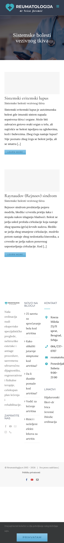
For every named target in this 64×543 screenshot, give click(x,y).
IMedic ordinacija (50, 419)
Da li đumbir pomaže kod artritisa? (31, 383)
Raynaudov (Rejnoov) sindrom (30, 195)
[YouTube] (10, 426)
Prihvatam (32, 537)
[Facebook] (5, 426)
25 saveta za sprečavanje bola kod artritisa (32, 323)
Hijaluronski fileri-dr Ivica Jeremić (51, 405)
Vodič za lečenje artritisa (31, 406)
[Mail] (15, 426)
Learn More (15, 152)
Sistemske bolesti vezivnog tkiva (24, 103)
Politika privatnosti (31, 472)
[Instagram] (5, 432)
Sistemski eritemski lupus (26, 98)
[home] (12, 304)
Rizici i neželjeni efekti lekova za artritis (32, 428)
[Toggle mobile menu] (58, 6)
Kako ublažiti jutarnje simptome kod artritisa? (32, 353)
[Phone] (10, 432)
